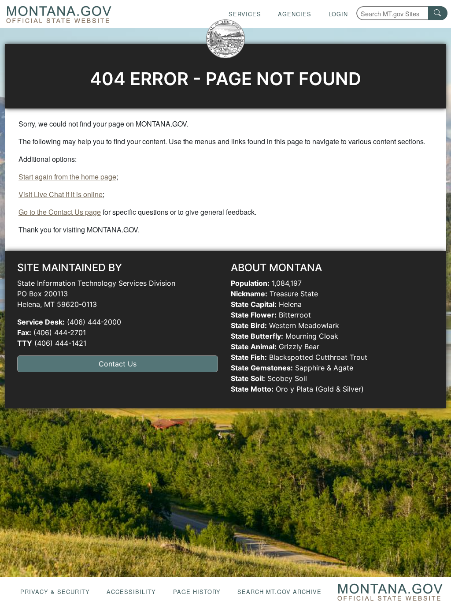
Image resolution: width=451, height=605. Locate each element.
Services (245, 14)
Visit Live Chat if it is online (60, 194)
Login (338, 14)
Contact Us (118, 363)
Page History (197, 591)
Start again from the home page (67, 177)
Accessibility (131, 591)
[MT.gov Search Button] (437, 13)
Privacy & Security (55, 591)
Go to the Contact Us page (59, 212)
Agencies (294, 14)
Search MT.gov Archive (279, 591)
